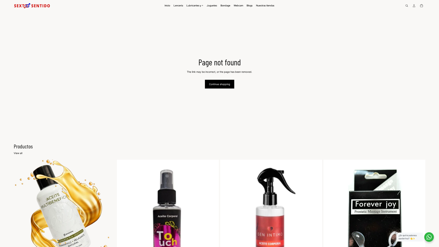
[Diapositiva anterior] (19, 223)
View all (18, 153)
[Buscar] (407, 5)
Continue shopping (219, 84)
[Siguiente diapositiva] (110, 223)
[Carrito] (421, 5)
